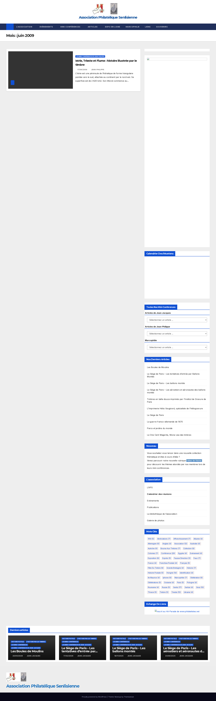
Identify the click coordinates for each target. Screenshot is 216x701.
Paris (180, 582)
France (152, 563)
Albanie (198, 539)
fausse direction (182, 558)
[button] (208, 27)
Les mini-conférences (19, 645)
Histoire (191, 568)
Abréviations (163, 539)
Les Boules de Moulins (158, 367)
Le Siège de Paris (155, 415)
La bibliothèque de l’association (162, 514)
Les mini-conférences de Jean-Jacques (25, 648)
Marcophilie (133, 27)
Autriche (153, 548)
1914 (151, 539)
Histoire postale (156, 573)
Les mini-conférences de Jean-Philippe (90, 56)
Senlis (177, 587)
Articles (93, 27)
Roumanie (153, 587)
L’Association (24, 27)
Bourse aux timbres (170, 548)
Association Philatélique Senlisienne (108, 17)
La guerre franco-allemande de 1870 (165, 421)
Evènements (47, 27)
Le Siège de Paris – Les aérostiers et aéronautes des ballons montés (184, 651)
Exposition (153, 558)
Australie (195, 544)
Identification (186, 573)
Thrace (152, 592)
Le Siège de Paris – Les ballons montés (166, 383)
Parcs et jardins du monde (159, 428)
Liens (148, 27)
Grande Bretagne (175, 568)
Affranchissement (182, 539)
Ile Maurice (154, 578)
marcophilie (181, 578)
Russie (166, 587)
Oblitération (196, 578)
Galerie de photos (155, 520)
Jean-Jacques (33, 656)
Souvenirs (162, 27)
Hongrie (172, 573)
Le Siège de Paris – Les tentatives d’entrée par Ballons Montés (78, 651)
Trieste (176, 592)
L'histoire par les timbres (35, 641)
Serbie (189, 587)
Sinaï (200, 587)
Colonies (153, 553)
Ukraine (188, 592)
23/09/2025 (170, 656)
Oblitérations (154, 582)
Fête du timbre (156, 568)
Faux (197, 558)
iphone (167, 578)
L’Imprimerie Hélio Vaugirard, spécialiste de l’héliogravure (175, 408)
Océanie (169, 582)
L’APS (150, 487)
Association (180, 544)
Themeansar (129, 697)
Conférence (168, 553)
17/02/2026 (69, 656)
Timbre (164, 592)
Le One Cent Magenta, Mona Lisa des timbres (169, 435)
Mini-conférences (70, 27)
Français (185, 563)
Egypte (182, 553)
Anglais (166, 544)
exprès (166, 558)
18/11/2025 (119, 656)
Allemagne (154, 544)
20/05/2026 (18, 656)
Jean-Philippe (97, 70)
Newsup (118, 697)
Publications (153, 507)
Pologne (192, 582)
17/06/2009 (82, 70)
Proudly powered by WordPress (94, 697)
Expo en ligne (112, 27)
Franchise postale (168, 563)
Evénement (196, 553)
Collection (189, 548)
